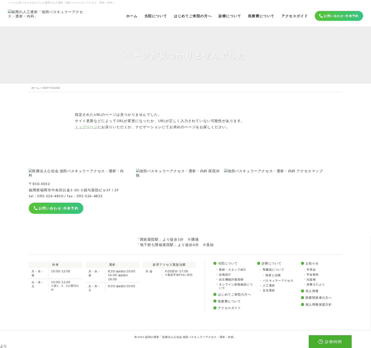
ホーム (132, 16)
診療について (230, 16)
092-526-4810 (50, 196)
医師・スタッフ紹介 (233, 269)
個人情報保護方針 (319, 304)
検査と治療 (273, 275)
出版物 (311, 279)
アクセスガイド (294, 16)
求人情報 (312, 291)
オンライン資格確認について (236, 286)
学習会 (311, 269)
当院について (155, 16)
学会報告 (313, 274)
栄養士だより (316, 284)
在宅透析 (269, 290)
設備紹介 (225, 274)
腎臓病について (273, 269)
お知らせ (312, 263)
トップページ (86, 127)
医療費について (261, 16)
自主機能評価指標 (231, 279)
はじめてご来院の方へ (193, 16)
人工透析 (269, 285)
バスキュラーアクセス (278, 280)
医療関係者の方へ (319, 297)
